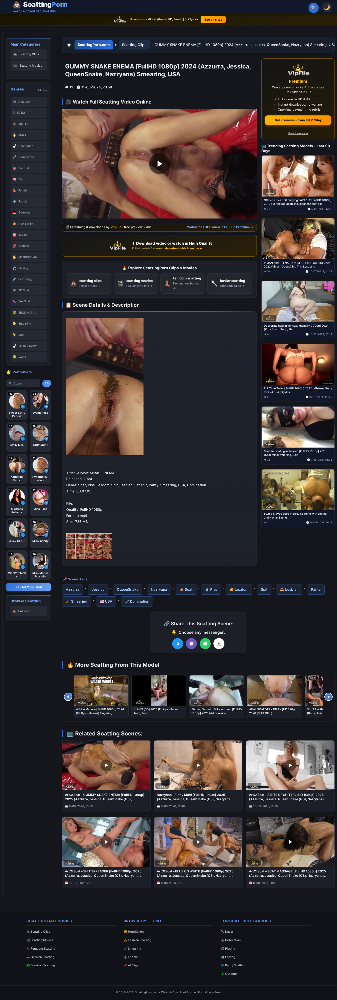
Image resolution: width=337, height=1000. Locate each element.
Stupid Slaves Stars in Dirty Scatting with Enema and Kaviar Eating (295, 515)
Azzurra (72, 589)
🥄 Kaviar (227, 931)
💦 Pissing (228, 948)
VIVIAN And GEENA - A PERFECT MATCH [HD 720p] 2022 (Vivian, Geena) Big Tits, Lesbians (297, 264)
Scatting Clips (134, 44)
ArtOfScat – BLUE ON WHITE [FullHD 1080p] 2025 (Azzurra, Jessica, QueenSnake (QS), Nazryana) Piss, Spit (195, 873)
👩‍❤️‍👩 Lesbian (289, 589)
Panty (316, 589)
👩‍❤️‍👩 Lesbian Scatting (137, 940)
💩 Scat (186, 589)
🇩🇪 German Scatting (40, 957)
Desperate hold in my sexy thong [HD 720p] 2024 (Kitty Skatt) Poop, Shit (296, 327)
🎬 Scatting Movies (39, 940)
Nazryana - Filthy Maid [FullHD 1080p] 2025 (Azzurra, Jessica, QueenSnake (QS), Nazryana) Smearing (194, 797)
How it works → (298, 133)
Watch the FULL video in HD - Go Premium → (220, 227)
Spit (264, 589)
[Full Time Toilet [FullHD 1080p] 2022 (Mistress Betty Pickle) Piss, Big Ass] (298, 364)
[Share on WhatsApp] (205, 643)
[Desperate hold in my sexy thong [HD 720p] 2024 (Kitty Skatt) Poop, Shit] (298, 301)
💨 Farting (228, 957)
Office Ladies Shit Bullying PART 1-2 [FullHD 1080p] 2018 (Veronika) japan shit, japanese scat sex (297, 201)
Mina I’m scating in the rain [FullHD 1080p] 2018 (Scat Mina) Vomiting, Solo (295, 452)
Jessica (98, 589)
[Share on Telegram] (177, 643)
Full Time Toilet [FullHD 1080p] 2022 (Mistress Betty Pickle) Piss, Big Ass (298, 389)
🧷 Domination (137, 601)
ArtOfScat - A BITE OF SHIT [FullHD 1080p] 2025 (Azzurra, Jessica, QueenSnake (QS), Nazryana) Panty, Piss (286, 797)
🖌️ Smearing (76, 601)
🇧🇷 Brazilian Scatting (40, 965)
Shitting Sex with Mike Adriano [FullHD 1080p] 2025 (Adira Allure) (216, 711)
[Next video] (328, 697)
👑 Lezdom (239, 589)
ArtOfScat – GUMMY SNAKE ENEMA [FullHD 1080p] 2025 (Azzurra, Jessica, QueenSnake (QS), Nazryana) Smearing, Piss (104, 797)
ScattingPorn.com (94, 44)
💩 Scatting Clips (38, 931)
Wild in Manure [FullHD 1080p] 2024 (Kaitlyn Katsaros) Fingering (100, 711)
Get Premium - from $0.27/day (298, 120)
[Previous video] (68, 697)
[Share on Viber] (191, 643)
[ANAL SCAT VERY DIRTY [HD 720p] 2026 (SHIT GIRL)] (274, 690)
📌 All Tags (131, 965)
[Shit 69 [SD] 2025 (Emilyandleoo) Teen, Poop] (159, 690)
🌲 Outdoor (229, 973)
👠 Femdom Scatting (40, 948)
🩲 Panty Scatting (233, 965)
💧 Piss (211, 589)
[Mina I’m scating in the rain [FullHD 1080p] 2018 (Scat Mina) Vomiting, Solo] (298, 426)
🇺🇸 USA (106, 601)
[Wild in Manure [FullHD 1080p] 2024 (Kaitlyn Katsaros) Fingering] (101, 690)
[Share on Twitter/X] (218, 643)
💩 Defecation (231, 940)
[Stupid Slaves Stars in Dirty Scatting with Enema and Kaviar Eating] (298, 489)
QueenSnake (127, 589)
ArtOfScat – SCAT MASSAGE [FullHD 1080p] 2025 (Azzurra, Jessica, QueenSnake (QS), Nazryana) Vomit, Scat (287, 873)
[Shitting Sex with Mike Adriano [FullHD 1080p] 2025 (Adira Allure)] (216, 690)
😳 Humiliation (134, 931)
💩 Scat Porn (21, 611)
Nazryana (159, 589)
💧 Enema (131, 957)
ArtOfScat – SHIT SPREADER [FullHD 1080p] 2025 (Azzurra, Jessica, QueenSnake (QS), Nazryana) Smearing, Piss (103, 873)
